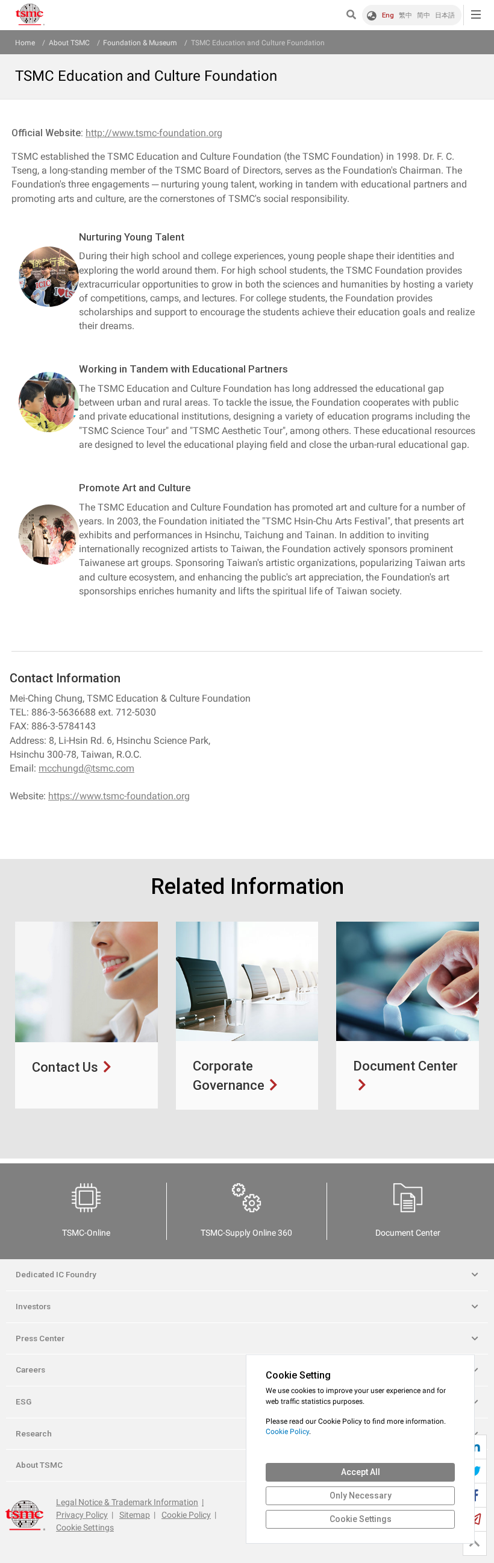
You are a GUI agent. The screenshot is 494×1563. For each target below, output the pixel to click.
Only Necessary (361, 1495)
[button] (354, 14)
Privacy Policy (82, 1515)
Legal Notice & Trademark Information (127, 1502)
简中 (423, 15)
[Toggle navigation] (476, 15)
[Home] (30, 15)
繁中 (405, 15)
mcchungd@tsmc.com (86, 768)
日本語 (445, 15)
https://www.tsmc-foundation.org (119, 796)
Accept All (360, 1472)
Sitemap (134, 1515)
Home (25, 43)
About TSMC (69, 43)
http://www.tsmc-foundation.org (154, 133)
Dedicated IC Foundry (56, 1274)
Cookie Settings (85, 1527)
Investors (33, 1306)
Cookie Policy (186, 1515)
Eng (388, 15)
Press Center (40, 1338)
